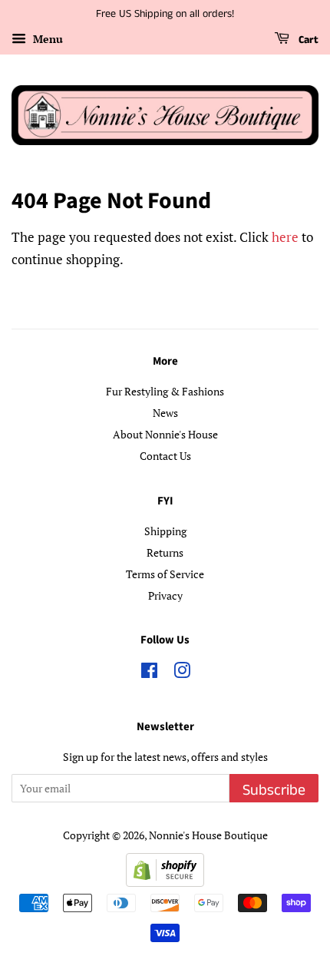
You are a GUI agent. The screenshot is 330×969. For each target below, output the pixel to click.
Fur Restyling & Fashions (165, 391)
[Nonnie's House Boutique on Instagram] (181, 673)
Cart (306, 40)
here (285, 237)
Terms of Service (165, 574)
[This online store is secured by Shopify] (165, 882)
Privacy (165, 595)
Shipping (165, 531)
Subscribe (274, 790)
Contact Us (165, 455)
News (165, 412)
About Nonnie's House (165, 434)
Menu (46, 38)
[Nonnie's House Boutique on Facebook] (149, 673)
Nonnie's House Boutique (208, 835)
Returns (165, 552)
